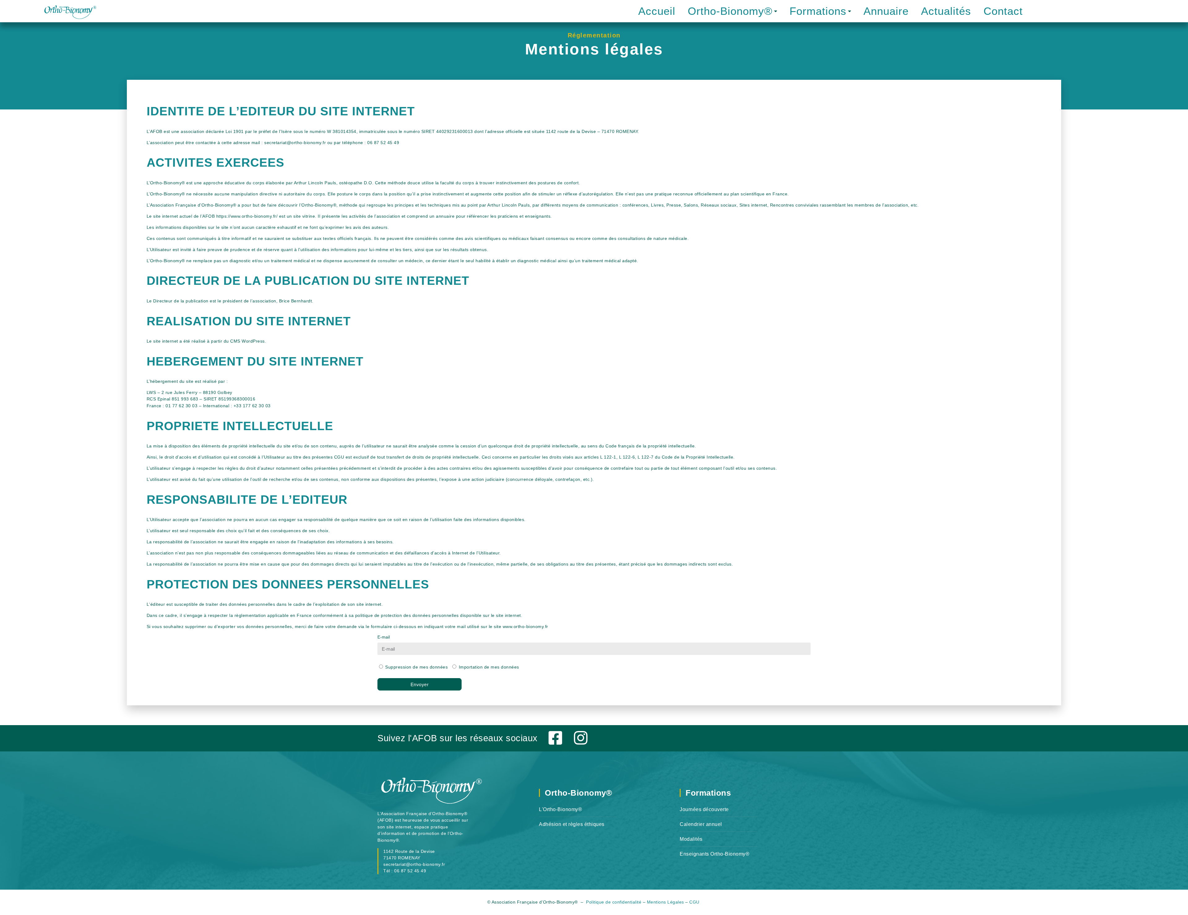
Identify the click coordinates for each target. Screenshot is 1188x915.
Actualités (946, 11)
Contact (1003, 11)
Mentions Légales (665, 902)
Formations (818, 11)
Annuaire (886, 11)
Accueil (656, 11)
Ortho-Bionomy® (730, 11)
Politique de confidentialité (613, 902)
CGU (695, 902)
